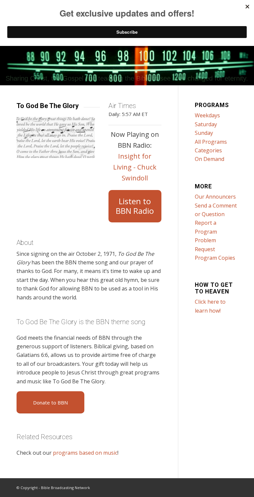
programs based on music (85, 452)
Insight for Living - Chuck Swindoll (134, 167)
